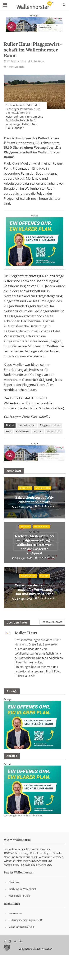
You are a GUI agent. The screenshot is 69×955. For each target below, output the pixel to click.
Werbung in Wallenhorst (22, 889)
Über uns (14, 882)
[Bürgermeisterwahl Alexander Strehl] (32, 725)
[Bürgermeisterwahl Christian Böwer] (32, 789)
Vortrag (38, 431)
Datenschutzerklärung (21, 926)
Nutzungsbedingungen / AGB (25, 920)
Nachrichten (42, 488)
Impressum (15, 913)
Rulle (8, 431)
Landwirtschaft (26, 425)
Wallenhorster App (19, 895)
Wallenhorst (54, 431)
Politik (44, 575)
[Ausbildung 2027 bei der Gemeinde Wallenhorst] (34, 24)
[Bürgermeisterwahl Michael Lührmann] (34, 241)
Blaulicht (24, 488)
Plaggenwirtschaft (50, 425)
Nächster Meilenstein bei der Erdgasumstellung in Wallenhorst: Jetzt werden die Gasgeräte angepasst (34, 542)
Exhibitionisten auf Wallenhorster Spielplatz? (34, 497)
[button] (7, 948)
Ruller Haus (37, 61)
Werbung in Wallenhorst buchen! (23, 815)
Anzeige (25, 526)
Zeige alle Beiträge (52, 622)
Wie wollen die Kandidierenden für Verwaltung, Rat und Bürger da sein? (34, 587)
